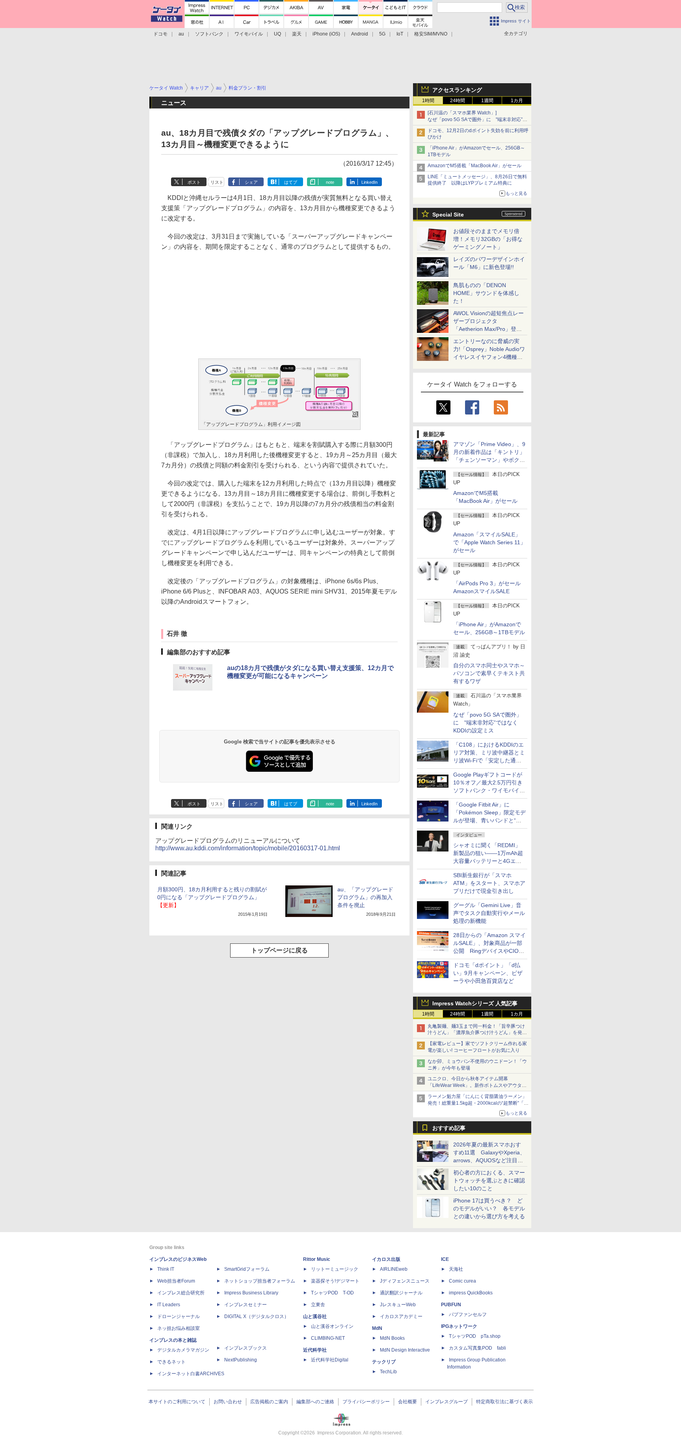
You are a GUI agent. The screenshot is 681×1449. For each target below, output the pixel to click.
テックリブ (384, 1362)
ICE (445, 1259)
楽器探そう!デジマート (335, 1281)
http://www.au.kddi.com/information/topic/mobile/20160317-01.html (247, 848)
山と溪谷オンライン (332, 1326)
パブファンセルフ (468, 1314)
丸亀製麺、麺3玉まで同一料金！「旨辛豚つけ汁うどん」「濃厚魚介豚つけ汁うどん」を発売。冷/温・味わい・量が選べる (476, 1032)
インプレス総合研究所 (181, 1293)
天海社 (456, 1269)
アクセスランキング (457, 90)
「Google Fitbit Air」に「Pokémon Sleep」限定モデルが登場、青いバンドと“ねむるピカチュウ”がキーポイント (489, 820)
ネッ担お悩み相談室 (178, 1328)
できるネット (171, 1362)
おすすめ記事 (448, 1128)
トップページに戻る (279, 950)
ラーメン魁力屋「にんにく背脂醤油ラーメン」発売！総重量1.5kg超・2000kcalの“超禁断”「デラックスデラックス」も (478, 1103)
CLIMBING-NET (328, 1338)
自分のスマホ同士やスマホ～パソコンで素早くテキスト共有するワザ (489, 673)
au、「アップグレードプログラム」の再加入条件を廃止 (365, 897)
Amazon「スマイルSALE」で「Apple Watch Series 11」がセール (489, 542)
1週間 (487, 100)
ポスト (194, 182)
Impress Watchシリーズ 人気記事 (474, 1003)
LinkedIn (369, 182)
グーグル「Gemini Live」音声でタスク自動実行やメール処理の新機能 (489, 913)
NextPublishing (240, 1360)
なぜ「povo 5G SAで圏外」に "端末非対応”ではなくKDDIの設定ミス (487, 722)
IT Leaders (168, 1304)
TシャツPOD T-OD (332, 1293)
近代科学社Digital (329, 1360)
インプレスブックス (245, 1348)
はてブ (290, 182)
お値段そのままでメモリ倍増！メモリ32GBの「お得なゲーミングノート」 (488, 239)
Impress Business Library (251, 1293)
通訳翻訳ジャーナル (401, 1293)
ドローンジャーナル (178, 1316)
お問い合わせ (228, 1401)
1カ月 (517, 100)
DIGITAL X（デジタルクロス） (256, 1316)
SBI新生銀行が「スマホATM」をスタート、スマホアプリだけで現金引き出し (489, 883)
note (330, 182)
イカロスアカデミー (401, 1316)
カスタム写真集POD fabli (477, 1348)
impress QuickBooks (471, 1293)
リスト (216, 182)
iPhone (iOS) (326, 34)
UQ (277, 34)
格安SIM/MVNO (430, 34)
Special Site (448, 214)
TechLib (388, 1371)
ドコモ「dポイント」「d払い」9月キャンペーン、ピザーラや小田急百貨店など (488, 973)
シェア (251, 182)
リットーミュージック (334, 1269)
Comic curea (462, 1281)
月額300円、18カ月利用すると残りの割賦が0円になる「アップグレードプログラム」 (212, 897)
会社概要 (407, 1401)
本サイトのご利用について (177, 1401)
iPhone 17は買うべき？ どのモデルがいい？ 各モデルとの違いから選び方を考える (489, 1208)
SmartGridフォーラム (247, 1269)
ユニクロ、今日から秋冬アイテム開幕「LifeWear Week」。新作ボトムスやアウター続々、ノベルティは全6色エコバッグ (477, 1085)
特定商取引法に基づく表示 (504, 1401)
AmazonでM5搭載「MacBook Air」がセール (474, 165)
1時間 (428, 100)
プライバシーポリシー (366, 1401)
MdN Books (392, 1338)
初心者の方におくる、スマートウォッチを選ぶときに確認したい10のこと (489, 1180)
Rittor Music (316, 1259)
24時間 (457, 100)
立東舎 (318, 1304)
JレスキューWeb (398, 1304)
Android (359, 34)
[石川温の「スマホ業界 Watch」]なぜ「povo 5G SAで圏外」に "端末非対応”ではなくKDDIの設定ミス (477, 119)
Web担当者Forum (176, 1281)
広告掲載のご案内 (269, 1401)
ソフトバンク (209, 34)
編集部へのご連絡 (315, 1401)
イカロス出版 (386, 1259)
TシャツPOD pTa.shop (475, 1336)
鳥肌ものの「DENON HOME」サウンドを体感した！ (486, 293)
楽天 (296, 34)
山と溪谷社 (315, 1316)
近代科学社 (315, 1350)
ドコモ (160, 34)
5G (382, 34)
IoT (399, 34)
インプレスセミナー (245, 1304)
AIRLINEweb (393, 1269)
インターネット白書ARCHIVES (190, 1373)
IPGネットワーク (459, 1326)
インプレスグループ (446, 1401)
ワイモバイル (248, 34)
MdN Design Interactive (405, 1350)
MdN (377, 1328)
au (181, 34)
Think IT (165, 1269)
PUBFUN (451, 1304)
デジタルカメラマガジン (183, 1350)
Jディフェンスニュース (405, 1281)
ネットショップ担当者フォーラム (259, 1281)
